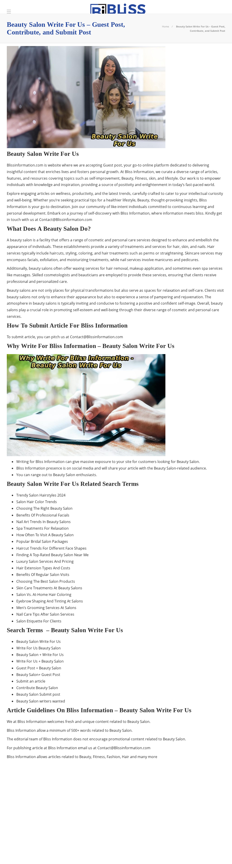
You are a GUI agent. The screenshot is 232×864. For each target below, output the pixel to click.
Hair (41, 823)
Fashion (41, 807)
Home (165, 26)
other (41, 839)
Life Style (41, 831)
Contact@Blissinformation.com (65, 219)
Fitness (41, 815)
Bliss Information (41, 800)
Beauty (41, 792)
